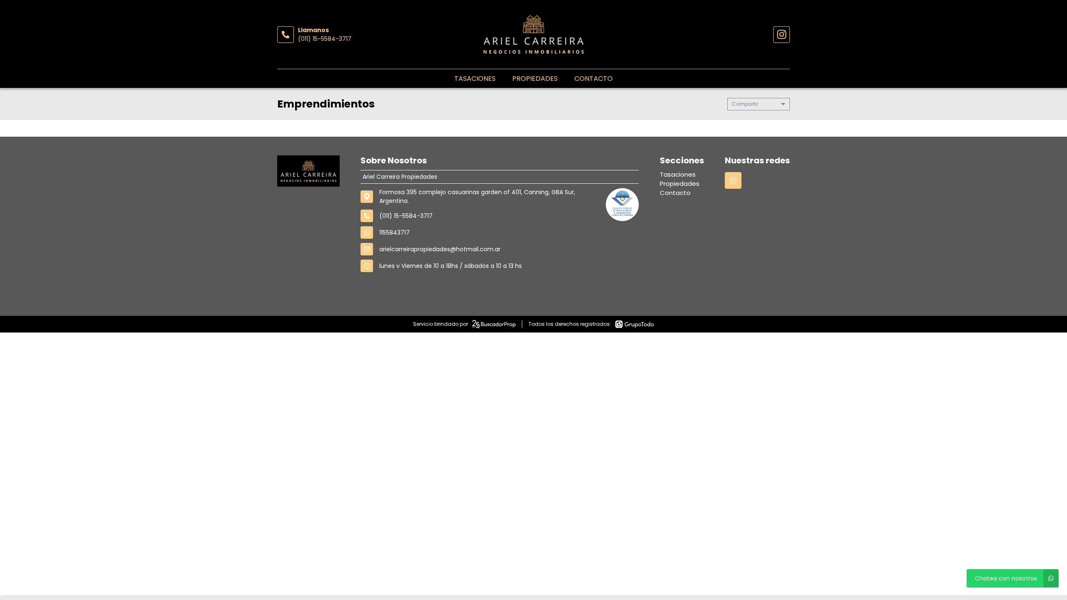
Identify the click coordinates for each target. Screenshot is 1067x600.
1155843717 (394, 232)
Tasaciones (475, 78)
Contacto (593, 78)
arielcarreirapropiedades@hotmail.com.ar (440, 249)
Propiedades (535, 78)
